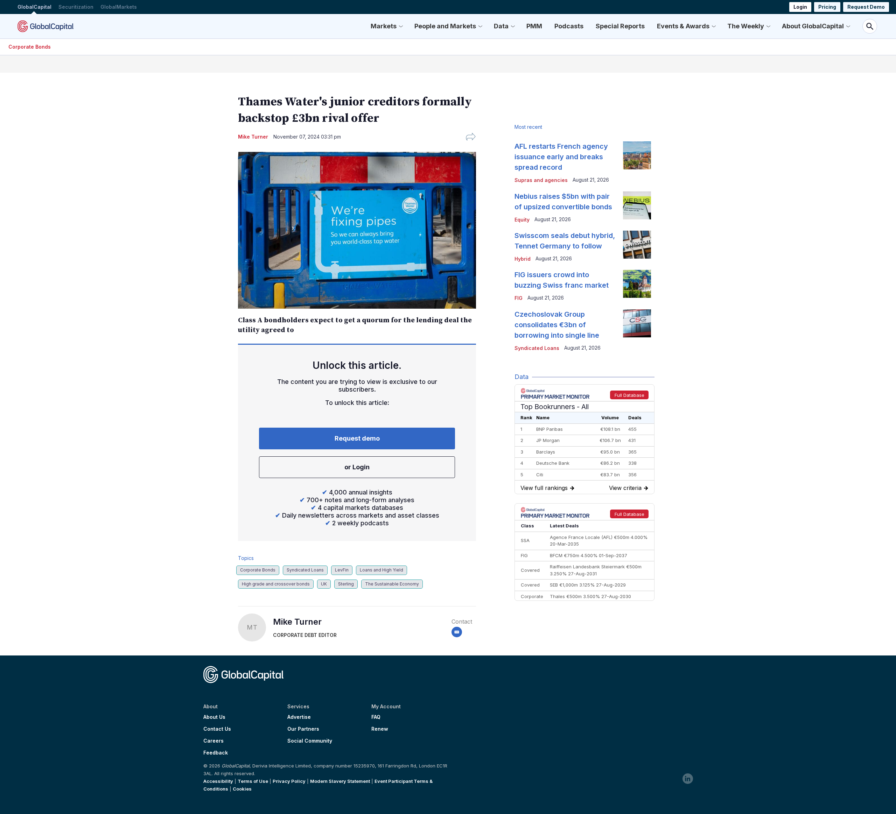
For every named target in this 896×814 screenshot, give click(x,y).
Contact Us (217, 729)
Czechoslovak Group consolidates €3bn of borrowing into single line (556, 324)
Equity (522, 220)
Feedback (215, 752)
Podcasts (568, 26)
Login (800, 7)
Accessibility (218, 781)
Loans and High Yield (381, 570)
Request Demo (866, 7)
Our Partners (303, 729)
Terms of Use (253, 781)
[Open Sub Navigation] (400, 26)
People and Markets (445, 26)
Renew (379, 729)
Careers (213, 740)
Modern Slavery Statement (340, 781)
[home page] (46, 26)
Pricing (827, 7)
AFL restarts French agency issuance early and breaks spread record (561, 156)
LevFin (342, 570)
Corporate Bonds (29, 47)
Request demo (357, 438)
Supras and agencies (541, 180)
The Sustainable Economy (392, 584)
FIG (518, 298)
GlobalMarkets (118, 7)
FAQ (375, 717)
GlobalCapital (34, 7)
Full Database (629, 395)
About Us (214, 717)
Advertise (299, 717)
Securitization (75, 7)
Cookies (242, 789)
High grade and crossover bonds (276, 584)
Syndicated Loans (305, 570)
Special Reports (620, 26)
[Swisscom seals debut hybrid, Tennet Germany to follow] (637, 245)
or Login (357, 467)
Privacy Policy (289, 781)
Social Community (309, 740)
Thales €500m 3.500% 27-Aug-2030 (590, 596)
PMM (534, 26)
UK (324, 584)
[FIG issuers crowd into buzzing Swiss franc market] (637, 284)
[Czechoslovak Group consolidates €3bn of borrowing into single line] (637, 323)
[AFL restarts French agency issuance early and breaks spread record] (637, 155)
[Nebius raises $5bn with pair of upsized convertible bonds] (637, 205)
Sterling (346, 584)
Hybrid (522, 259)
